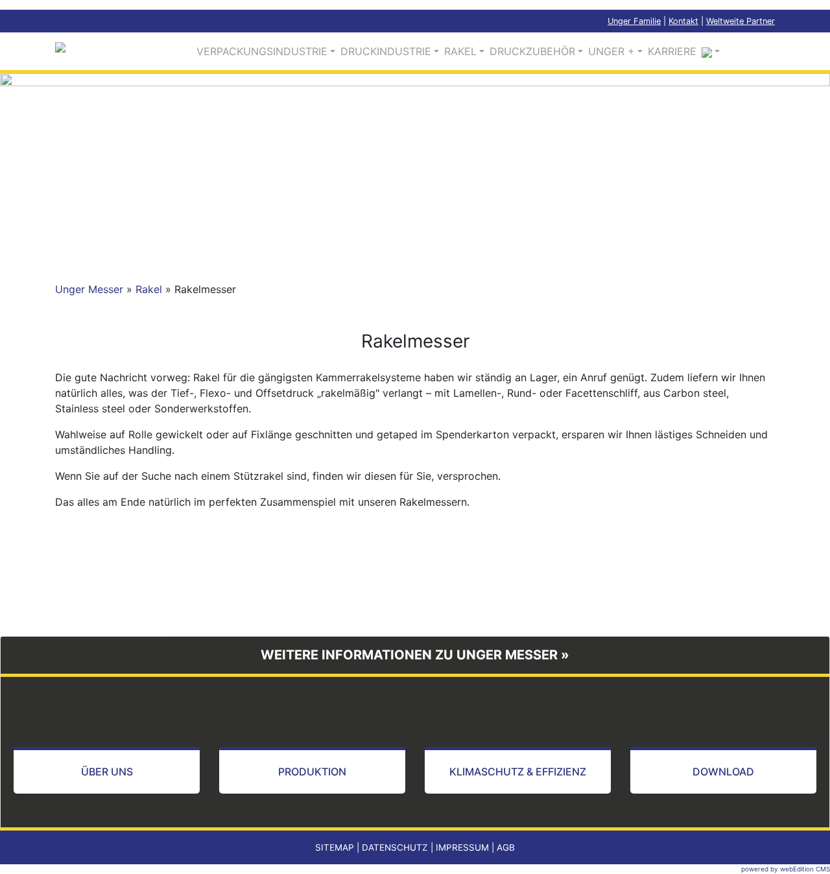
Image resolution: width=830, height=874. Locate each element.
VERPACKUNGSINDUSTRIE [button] (261, 51)
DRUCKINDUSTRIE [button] (385, 51)
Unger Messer (89, 289)
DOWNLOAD (723, 771)
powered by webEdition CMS (785, 869)
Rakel (149, 289)
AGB (506, 847)
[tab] (415, 655)
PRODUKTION (312, 771)
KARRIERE (672, 51)
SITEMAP (334, 847)
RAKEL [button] (460, 51)
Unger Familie (634, 21)
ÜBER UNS (107, 771)
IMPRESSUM (462, 847)
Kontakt (683, 21)
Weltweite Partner (740, 21)
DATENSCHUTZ (395, 847)
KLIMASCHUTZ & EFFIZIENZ (517, 771)
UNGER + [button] (611, 51)
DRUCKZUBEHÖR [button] (532, 51)
